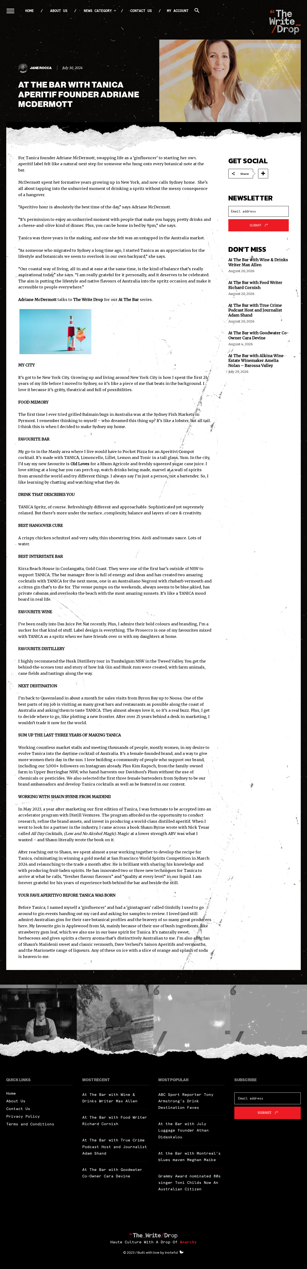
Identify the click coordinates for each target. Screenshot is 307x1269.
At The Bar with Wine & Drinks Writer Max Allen (258, 262)
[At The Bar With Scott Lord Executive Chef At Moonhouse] (38, 1023)
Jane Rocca (41, 68)
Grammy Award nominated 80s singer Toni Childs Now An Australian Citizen (189, 1182)
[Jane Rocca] (23, 68)
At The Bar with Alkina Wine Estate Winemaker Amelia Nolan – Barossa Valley (255, 360)
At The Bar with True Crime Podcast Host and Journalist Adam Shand (255, 310)
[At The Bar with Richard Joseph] (192, 1023)
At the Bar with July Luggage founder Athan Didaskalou (183, 1130)
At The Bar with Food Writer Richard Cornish (255, 285)
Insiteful (171, 1252)
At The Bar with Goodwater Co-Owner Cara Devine (258, 335)
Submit (255, 225)
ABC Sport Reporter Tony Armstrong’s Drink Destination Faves (185, 1101)
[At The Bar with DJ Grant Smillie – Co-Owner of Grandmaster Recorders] (115, 1023)
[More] (263, 173)
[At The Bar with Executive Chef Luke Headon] (268, 1023)
